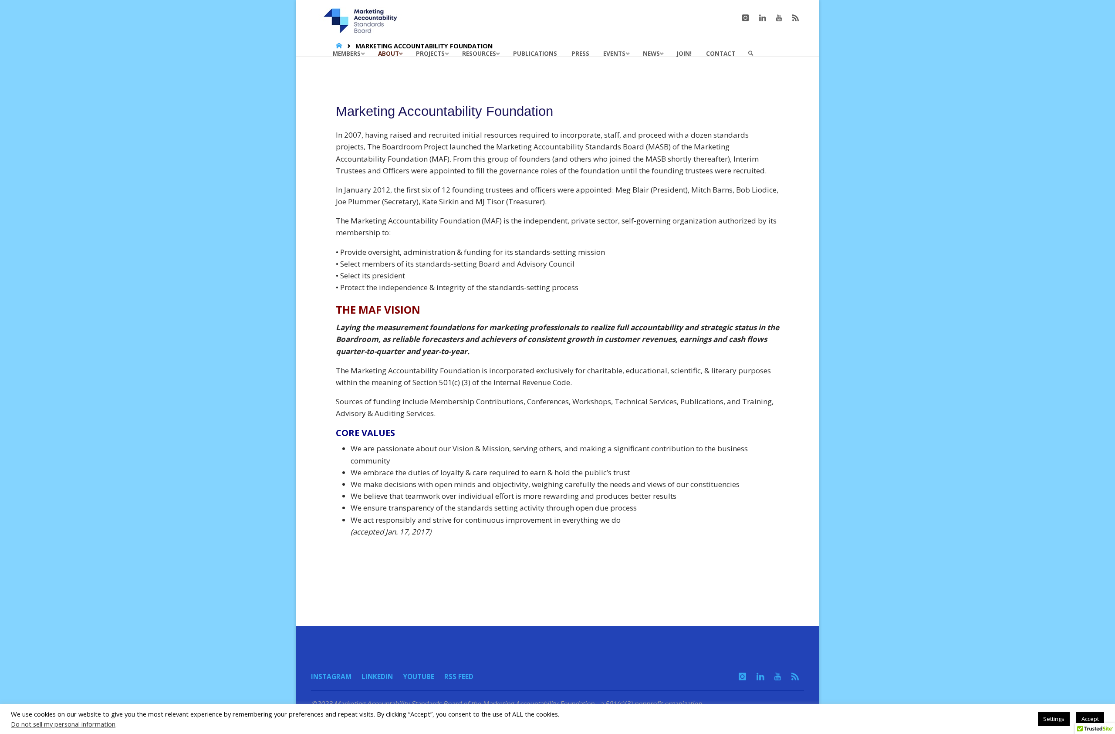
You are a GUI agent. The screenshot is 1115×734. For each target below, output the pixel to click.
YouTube (418, 676)
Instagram (331, 676)
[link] (751, 53)
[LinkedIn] (762, 18)
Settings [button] (1053, 719)
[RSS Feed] (795, 18)
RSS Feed (458, 676)
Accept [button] (1090, 719)
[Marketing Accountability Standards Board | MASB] (363, 18)
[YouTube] (779, 18)
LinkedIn (377, 676)
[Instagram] (745, 18)
